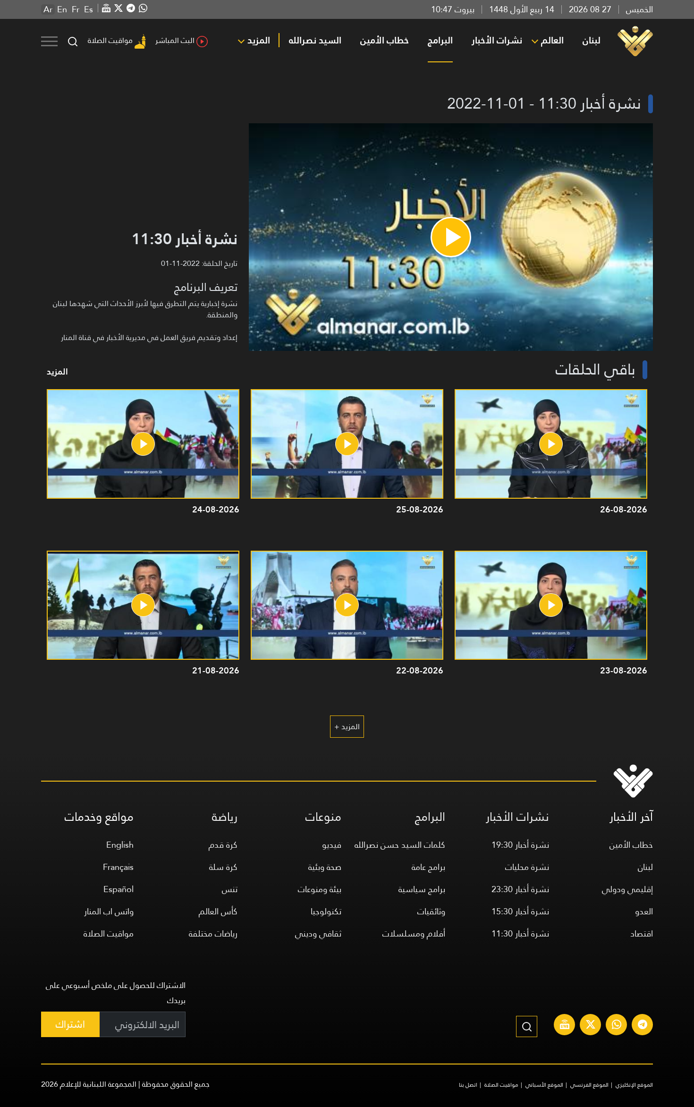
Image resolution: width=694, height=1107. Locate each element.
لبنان (592, 40)
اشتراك (70, 1024)
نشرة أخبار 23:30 (520, 889)
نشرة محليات (527, 867)
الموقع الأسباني (544, 1085)
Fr (75, 9)
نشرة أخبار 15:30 (520, 911)
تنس (229, 889)
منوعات (323, 817)
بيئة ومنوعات (319, 889)
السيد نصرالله (315, 40)
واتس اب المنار (109, 911)
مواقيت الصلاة (110, 40)
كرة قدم (223, 844)
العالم (552, 40)
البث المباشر (175, 40)
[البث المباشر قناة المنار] (564, 1026)
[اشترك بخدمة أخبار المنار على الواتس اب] (616, 1026)
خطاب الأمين (384, 40)
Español (118, 889)
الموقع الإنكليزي (634, 1085)
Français (118, 867)
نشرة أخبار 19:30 (520, 844)
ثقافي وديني (318, 933)
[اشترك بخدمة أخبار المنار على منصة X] (590, 1026)
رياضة (224, 817)
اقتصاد (641, 933)
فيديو (331, 844)
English (120, 844)
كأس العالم (218, 911)
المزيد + (347, 726)
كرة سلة (223, 867)
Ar (47, 9)
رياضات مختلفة (213, 933)
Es (88, 9)
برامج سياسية (421, 889)
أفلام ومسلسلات (413, 933)
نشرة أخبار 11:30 (520, 933)
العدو (644, 911)
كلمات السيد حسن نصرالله (400, 844)
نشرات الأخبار (497, 40)
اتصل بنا (468, 1085)
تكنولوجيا (326, 911)
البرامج (440, 40)
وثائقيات (431, 911)
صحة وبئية (324, 867)
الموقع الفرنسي (589, 1085)
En (62, 9)
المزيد (258, 40)
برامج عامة (428, 867)
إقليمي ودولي (627, 889)
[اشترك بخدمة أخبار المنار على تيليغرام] (642, 1026)
